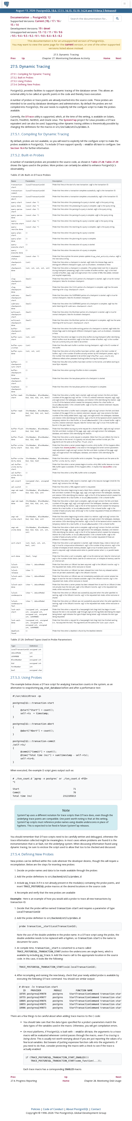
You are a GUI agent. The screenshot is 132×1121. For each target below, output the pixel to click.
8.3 (54, 35)
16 (58, 21)
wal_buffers (107, 467)
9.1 (37, 35)
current (69, 44)
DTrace (29, 116)
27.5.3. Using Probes (21, 81)
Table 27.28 (97, 161)
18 (47, 21)
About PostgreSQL (77, 1109)
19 (39, 28)
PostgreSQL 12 (42, 17)
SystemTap (70, 119)
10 (55, 32)
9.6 (60, 32)
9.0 (43, 35)
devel (47, 28)
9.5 (14, 35)
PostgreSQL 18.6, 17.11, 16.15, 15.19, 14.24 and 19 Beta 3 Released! (76, 10)
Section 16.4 (17, 148)
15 (11, 24)
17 (53, 21)
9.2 (31, 35)
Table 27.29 (111, 161)
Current (39, 21)
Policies (35, 1109)
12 (44, 32)
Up (23, 58)
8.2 (60, 35)
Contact (96, 1109)
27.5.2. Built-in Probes (21, 77)
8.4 (48, 35)
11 (49, 32)
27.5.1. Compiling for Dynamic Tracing (30, 74)
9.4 (19, 35)
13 (39, 32)
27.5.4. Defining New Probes (25, 84)
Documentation (19, 17)
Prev (13, 58)
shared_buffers (70, 448)
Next (118, 58)
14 (17, 24)
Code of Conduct (53, 1109)
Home (107, 58)
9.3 (25, 35)
